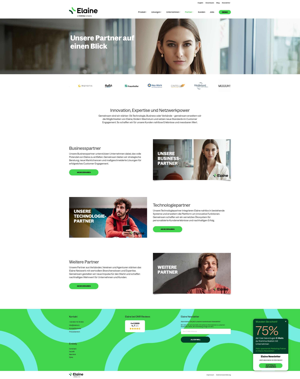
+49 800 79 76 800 (76, 322)
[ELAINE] (135, 332)
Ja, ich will (196, 340)
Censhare (72, 349)
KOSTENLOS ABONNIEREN (270, 366)
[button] (68, 86)
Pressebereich (74, 332)
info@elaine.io (74, 325)
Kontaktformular (75, 328)
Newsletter (226, 3)
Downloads (210, 3)
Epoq (71, 357)
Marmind (72, 354)
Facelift (72, 352)
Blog (218, 3)
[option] (78, 86)
